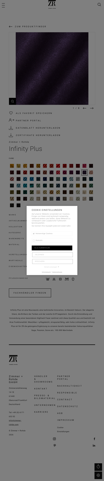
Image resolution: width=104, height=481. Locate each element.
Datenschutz (57, 272)
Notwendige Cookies (44, 233)
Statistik (39, 240)
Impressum (46, 272)
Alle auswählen (42, 248)
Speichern (40, 261)
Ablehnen (39, 255)
